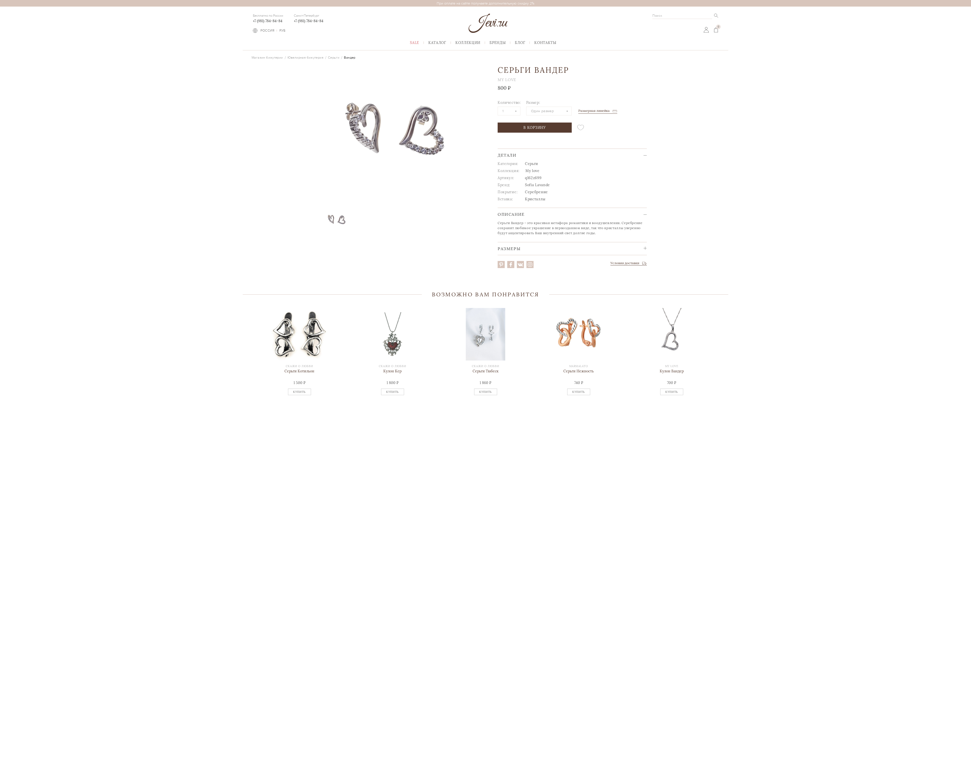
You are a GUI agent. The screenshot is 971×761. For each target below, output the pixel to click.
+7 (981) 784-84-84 (267, 21)
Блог (520, 42)
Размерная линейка (594, 111)
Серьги (333, 58)
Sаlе (414, 42)
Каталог (437, 42)
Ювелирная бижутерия (305, 58)
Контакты (545, 42)
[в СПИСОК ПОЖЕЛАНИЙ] (580, 127)
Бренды (498, 42)
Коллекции (467, 42)
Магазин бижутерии (267, 58)
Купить (299, 392)
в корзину (534, 127)
